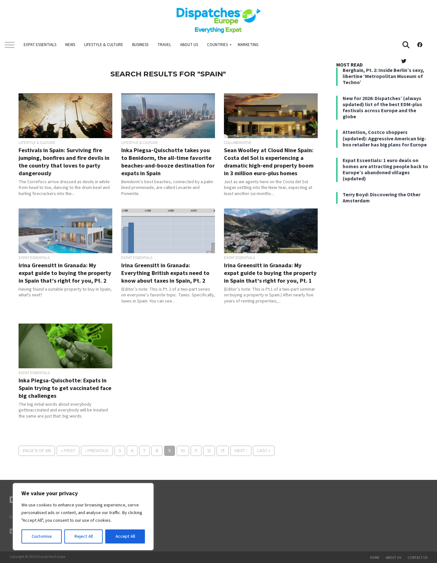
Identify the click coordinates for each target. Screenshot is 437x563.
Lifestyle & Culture (103, 45)
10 (183, 450)
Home (374, 557)
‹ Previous (97, 450)
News (70, 45)
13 (223, 450)
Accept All (125, 536)
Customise (42, 536)
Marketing (248, 45)
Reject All (84, 536)
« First (68, 450)
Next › (240, 450)
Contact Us (417, 557)
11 (196, 450)
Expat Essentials (40, 45)
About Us (189, 45)
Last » (263, 450)
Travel (164, 45)
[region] (83, 516)
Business (140, 45)
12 (209, 450)
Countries (217, 45)
